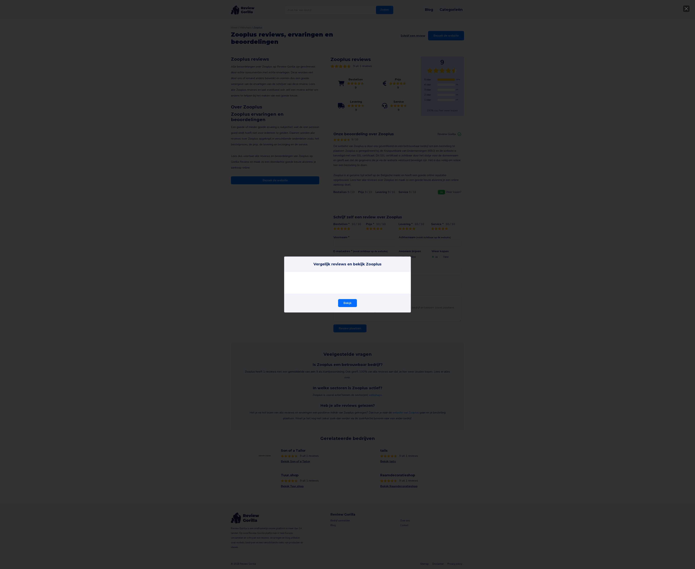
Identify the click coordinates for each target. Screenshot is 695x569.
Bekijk (347, 303)
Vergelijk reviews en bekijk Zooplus (347, 264)
